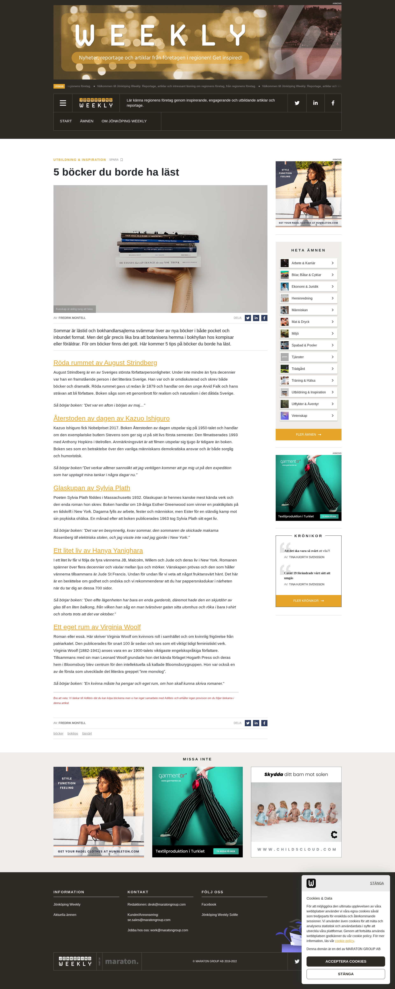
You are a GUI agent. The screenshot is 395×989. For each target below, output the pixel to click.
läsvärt (87, 733)
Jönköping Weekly (66, 904)
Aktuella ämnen (64, 915)
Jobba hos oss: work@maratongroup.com (158, 930)
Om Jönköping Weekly (124, 121)
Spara (113, 159)
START (66, 121)
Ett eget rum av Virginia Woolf (97, 627)
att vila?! (307, 551)
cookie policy (344, 941)
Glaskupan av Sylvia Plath (91, 488)
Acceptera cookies (345, 961)
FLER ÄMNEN (306, 434)
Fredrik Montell (72, 317)
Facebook (209, 904)
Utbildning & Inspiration (79, 159)
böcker (58, 733)
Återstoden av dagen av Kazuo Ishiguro (111, 418)
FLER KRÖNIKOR (306, 600)
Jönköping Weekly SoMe (220, 915)
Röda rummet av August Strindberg (105, 362)
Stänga (377, 883)
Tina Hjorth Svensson (306, 557)
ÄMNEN (86, 121)
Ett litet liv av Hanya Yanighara (98, 550)
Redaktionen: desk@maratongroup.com (157, 904)
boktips (72, 733)
